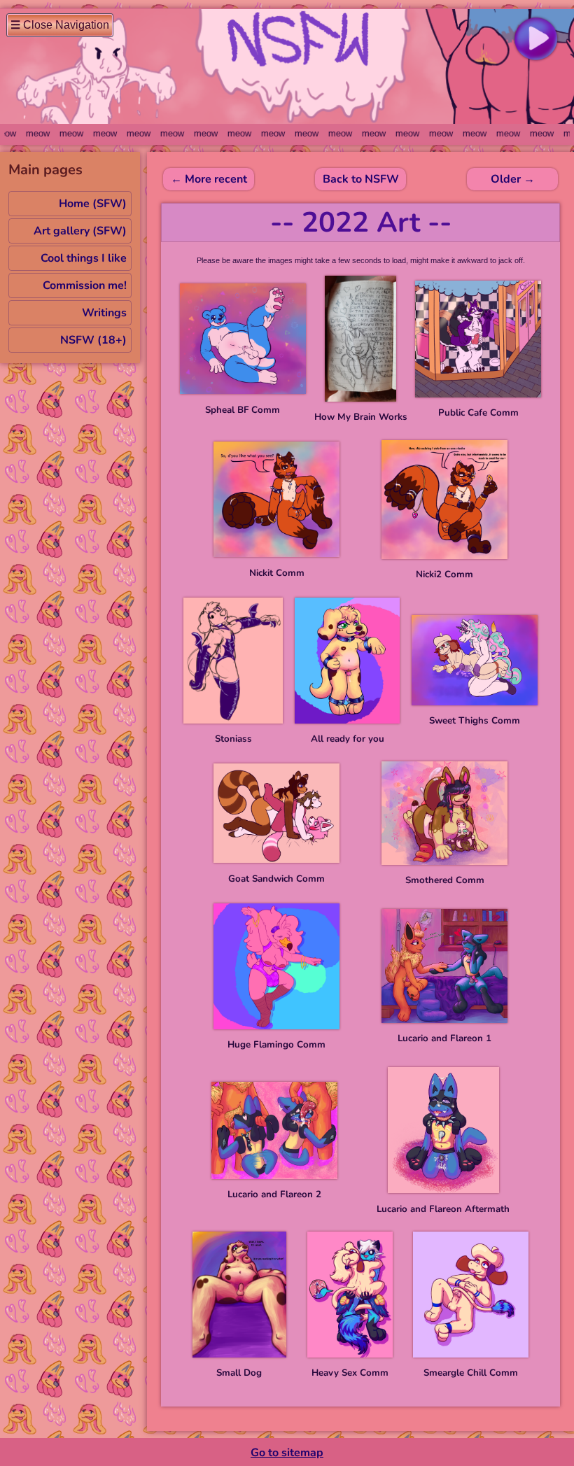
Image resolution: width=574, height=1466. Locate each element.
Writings (104, 312)
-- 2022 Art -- (360, 222)
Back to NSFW (361, 179)
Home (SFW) (93, 203)
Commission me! (85, 285)
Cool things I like (84, 258)
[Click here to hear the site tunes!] (535, 38)
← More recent (209, 179)
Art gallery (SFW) (80, 231)
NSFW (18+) (93, 340)
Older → (513, 179)
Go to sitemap (287, 1452)
